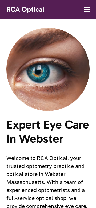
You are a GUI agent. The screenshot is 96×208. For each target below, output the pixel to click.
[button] (87, 9)
